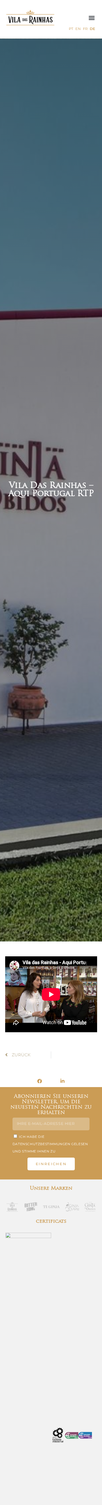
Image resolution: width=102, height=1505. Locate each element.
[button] (92, 18)
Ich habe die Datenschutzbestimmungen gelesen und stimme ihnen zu (50, 1144)
